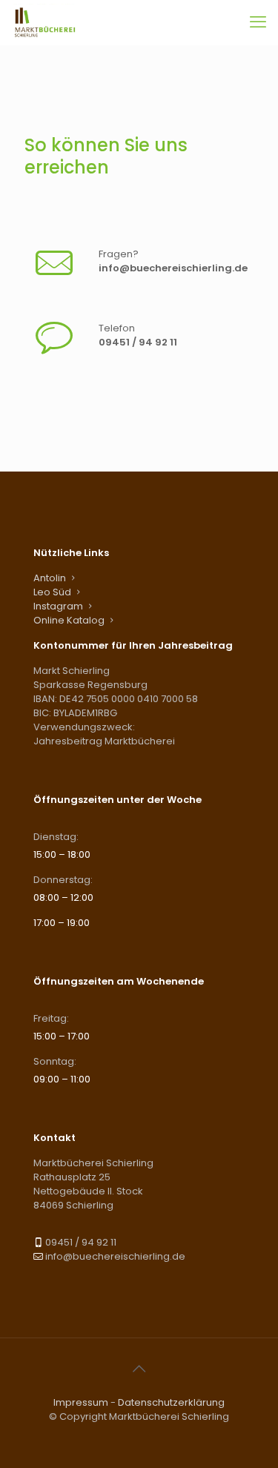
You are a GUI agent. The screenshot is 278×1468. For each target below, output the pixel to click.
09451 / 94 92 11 (138, 342)
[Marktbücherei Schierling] (45, 22)
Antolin (49, 578)
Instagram (58, 606)
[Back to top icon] (139, 1368)
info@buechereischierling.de (173, 268)
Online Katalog (69, 620)
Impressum (80, 1402)
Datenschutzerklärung (171, 1402)
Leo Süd (52, 592)
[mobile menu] (258, 22)
